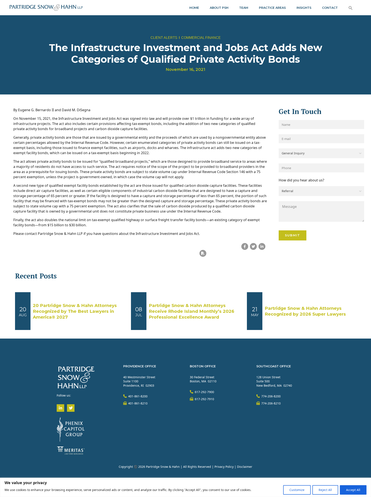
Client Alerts (164, 38)
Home (194, 8)
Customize (296, 490)
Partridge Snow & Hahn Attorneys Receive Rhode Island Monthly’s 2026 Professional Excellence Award (191, 311)
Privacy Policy (224, 467)
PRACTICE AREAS (272, 8)
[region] (185, 487)
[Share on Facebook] (244, 246)
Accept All (353, 490)
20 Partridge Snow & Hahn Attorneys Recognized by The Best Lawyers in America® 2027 (75, 311)
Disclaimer (244, 467)
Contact (330, 8)
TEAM (243, 8)
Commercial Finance (201, 38)
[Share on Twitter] (253, 246)
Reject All (325, 490)
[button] (350, 8)
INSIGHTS (303, 8)
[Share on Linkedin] (261, 246)
